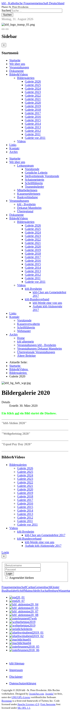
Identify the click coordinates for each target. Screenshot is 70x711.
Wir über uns (17, 64)
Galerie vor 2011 (35, 137)
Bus (4, 590)
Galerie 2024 (33, 88)
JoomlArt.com (36, 693)
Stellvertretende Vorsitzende (42, 176)
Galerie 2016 (33, 116)
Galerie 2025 (33, 85)
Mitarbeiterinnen (27, 190)
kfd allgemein (25, 341)
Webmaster (24, 331)
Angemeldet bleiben (21, 577)
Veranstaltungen (19, 67)
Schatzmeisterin (34, 179)
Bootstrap (7, 700)
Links (12, 144)
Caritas (30, 587)
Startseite (14, 60)
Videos (21, 141)
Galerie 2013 (33, 127)
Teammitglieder (34, 186)
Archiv (13, 152)
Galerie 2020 (33, 102)
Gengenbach (42, 587)
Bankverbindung (27, 197)
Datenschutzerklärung (22, 683)
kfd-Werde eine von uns (47, 302)
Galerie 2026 (33, 81)
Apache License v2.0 (28, 704)
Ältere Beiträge (26, 355)
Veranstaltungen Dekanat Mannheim (39, 348)
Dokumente (16, 71)
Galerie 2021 (33, 99)
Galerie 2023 (33, 92)
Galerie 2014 (33, 123)
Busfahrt (11, 590)
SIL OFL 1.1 (24, 707)
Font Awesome (48, 704)
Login (5, 552)
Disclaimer (16, 676)
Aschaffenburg (49, 590)
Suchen (6, 10)
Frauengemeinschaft (14, 587)
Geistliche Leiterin (36, 172)
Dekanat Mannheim (29, 207)
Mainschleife (32, 590)
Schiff (20, 590)
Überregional (25, 211)
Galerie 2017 (33, 113)
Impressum (16, 670)
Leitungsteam (25, 165)
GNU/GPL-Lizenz (20, 697)
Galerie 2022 (33, 95)
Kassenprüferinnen (28, 193)
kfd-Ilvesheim (33, 288)
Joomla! (49, 693)
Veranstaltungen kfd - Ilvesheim (36, 345)
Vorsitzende (32, 169)
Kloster (54, 587)
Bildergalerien (25, 78)
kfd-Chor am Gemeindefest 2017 (45, 535)
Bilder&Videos (18, 74)
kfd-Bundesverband (37, 299)
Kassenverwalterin (28, 324)
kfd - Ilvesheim (26, 204)
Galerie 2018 (33, 109)
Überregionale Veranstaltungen (36, 352)
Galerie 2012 (33, 130)
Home (21, 338)
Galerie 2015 (33, 120)
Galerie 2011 (33, 134)
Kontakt (14, 148)
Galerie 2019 (33, 106)
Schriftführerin (34, 183)
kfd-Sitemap (16, 663)
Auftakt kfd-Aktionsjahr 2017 (43, 545)
